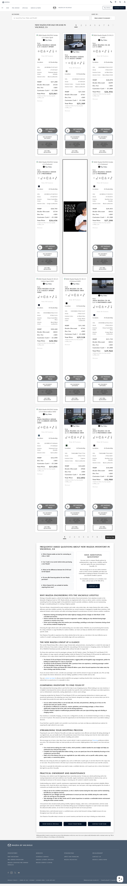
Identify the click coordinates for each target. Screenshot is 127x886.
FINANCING (69, 853)
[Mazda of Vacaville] (55, 8)
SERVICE (39, 853)
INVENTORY (12, 853)
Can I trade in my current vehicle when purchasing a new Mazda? (57, 563)
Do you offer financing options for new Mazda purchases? (56, 578)
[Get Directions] (116, 2)
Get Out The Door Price (48, 144)
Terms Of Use (23, 880)
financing (95, 740)
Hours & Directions (100, 859)
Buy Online (107, 7)
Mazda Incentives (70, 859)
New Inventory (13, 856)
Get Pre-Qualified (47, 151)
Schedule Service (119, 7)
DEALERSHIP (98, 853)
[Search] (120, 2)
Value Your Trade (75, 824)
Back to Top (110, 537)
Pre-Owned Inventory (16, 859)
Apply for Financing (71, 856)
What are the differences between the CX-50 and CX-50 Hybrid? (56, 570)
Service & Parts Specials (45, 859)
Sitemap (32, 880)
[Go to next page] (113, 25)
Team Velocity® (94, 880)
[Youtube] (19, 873)
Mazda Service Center (44, 862)
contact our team (50, 678)
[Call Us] (111, 2)
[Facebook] (8, 873)
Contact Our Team (99, 824)
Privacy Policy (13, 880)
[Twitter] (15, 873)
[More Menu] (2, 8)
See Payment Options (47, 137)
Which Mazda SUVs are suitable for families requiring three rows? (55, 586)
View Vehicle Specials (51, 824)
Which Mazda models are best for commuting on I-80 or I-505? (56, 555)
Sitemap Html (40, 880)
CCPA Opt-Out (50, 880)
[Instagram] (11, 873)
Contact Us (93, 586)
